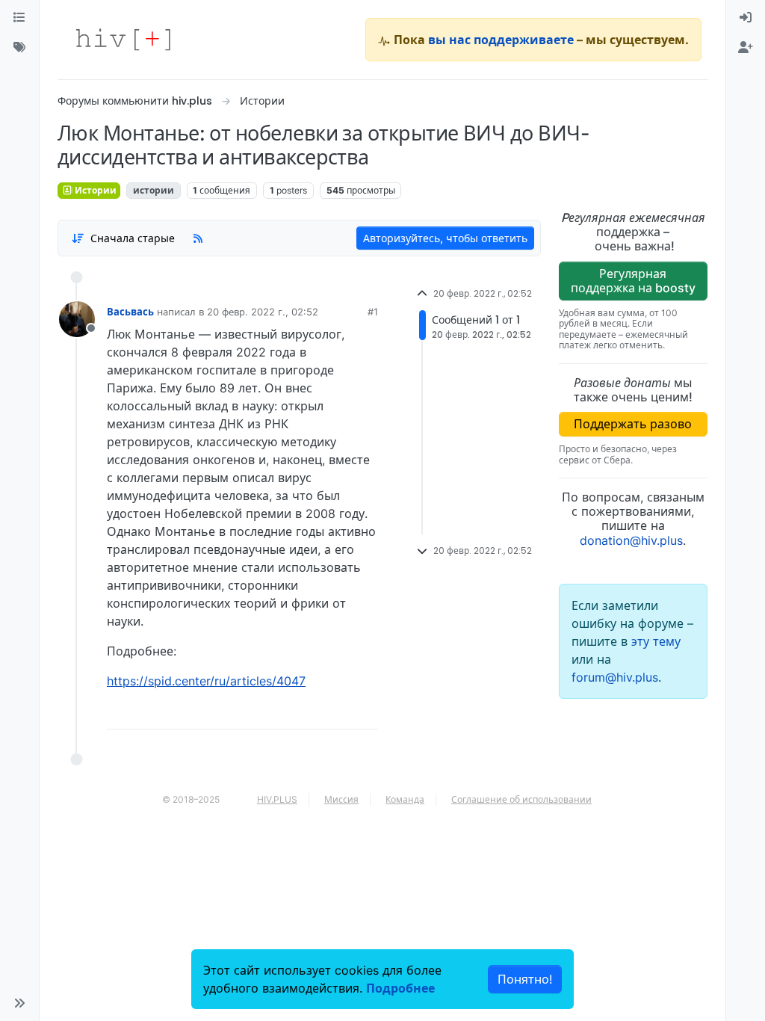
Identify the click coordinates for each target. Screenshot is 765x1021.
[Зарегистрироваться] (745, 48)
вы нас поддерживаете (501, 39)
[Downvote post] (337, 712)
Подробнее (400, 988)
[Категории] (19, 18)
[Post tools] (365, 712)
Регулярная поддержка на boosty (633, 280)
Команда (404, 799)
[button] (19, 1003)
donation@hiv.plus (631, 540)
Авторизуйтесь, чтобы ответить (445, 238)
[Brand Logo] (123, 40)
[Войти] (745, 18)
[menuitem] (745, 18)
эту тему (656, 641)
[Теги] (19, 48)
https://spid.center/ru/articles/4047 (206, 680)
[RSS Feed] (198, 238)
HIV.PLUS (277, 799)
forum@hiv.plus (615, 677)
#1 (373, 312)
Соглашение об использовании (521, 799)
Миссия (341, 799)
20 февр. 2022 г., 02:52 (262, 312)
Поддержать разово (633, 423)
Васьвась (130, 312)
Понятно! (525, 979)
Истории (94, 190)
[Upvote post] (291, 712)
